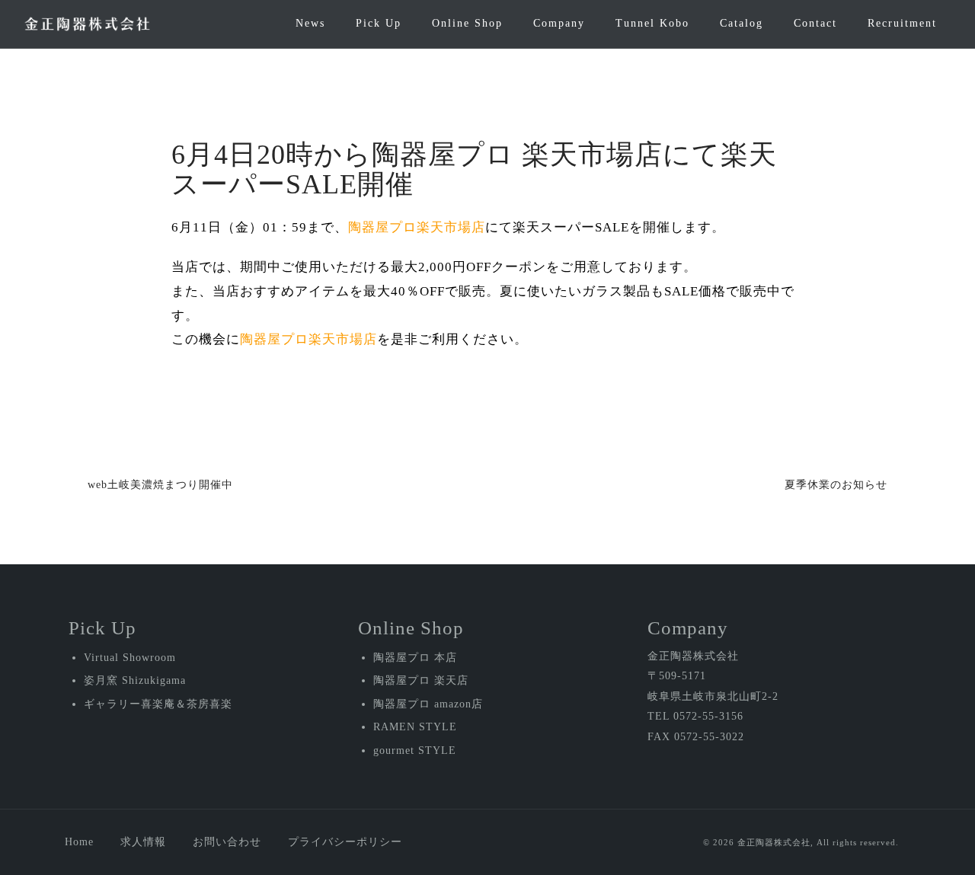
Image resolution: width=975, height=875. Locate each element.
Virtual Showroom (130, 657)
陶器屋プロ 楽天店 (420, 680)
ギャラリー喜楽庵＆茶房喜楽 (158, 704)
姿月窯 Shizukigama (135, 680)
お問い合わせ (227, 842)
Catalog (741, 23)
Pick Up (378, 23)
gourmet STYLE (414, 750)
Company (559, 23)
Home (79, 842)
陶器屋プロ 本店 (415, 657)
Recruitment (902, 23)
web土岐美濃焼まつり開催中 (160, 484)
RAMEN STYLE (415, 727)
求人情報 (143, 842)
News (310, 23)
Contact (815, 23)
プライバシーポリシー (345, 842)
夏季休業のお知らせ (836, 484)
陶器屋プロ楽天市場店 (416, 227)
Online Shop (467, 23)
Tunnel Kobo (652, 23)
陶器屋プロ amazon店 (428, 704)
